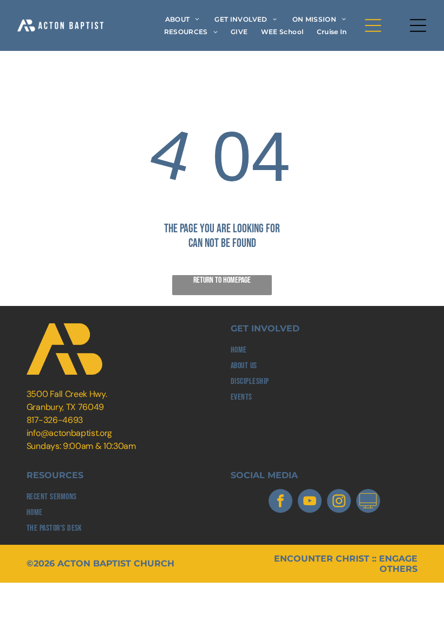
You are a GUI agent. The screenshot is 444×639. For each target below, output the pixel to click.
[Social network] (368, 502)
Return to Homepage (222, 280)
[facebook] (280, 502)
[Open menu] (373, 25)
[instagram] (339, 502)
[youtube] (310, 502)
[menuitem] (182, 18)
